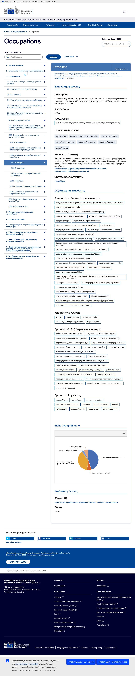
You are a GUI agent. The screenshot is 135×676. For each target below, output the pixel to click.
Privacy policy (96, 648)
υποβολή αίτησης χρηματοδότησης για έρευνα (73, 305)
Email (108, 538)
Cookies (85, 648)
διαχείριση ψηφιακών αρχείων (94, 347)
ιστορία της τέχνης (101, 404)
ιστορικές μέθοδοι (72, 317)
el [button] (127, 12)
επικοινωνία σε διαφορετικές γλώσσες (70, 267)
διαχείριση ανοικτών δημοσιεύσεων (69, 230)
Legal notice (110, 648)
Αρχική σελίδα (12, 25)
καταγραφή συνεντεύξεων (65, 370)
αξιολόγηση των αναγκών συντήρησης (105, 338)
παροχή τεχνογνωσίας (106, 374)
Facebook (46, 538)
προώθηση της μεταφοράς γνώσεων (69, 287)
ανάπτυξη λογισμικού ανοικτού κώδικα (70, 216)
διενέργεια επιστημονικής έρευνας (68, 249)
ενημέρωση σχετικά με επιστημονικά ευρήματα (73, 258)
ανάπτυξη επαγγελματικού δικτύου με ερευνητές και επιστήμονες (80, 212)
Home (6, 32)
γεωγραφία (86, 404)
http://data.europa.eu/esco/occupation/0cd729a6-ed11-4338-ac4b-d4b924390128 (86, 502)
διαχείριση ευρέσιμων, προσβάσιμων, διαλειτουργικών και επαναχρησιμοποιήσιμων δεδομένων (87, 244)
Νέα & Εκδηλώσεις (95, 25)
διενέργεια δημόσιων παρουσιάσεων (69, 356)
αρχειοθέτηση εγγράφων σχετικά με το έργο (72, 343)
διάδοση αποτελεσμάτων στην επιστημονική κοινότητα (76, 225)
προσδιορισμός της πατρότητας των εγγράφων (103, 379)
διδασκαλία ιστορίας (116, 347)
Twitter (14, 538)
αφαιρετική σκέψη (62, 221)
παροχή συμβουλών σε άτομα (67, 283)
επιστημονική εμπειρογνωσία (99, 267)
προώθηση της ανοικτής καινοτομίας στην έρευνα (100, 283)
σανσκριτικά (93, 409)
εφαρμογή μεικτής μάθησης (66, 365)
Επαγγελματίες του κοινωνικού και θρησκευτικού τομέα (74, 76)
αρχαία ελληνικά (62, 400)
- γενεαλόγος (60, 181)
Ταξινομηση (50, 25)
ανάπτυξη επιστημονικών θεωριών (69, 334)
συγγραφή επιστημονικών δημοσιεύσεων (71, 296)
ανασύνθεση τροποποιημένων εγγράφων (71, 338)
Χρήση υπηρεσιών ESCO (71, 25)
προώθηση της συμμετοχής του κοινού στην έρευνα (75, 292)
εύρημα (53, 57)
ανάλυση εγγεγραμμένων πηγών (68, 207)
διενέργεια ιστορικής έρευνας (96, 249)
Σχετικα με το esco (30, 25)
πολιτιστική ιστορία (78, 409)
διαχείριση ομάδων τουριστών (67, 347)
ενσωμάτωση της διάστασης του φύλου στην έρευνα (75, 263)
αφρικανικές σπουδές (93, 400)
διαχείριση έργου (107, 225)
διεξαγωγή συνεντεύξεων (97, 356)
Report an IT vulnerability (44, 648)
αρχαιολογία (76, 400)
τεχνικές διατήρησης (109, 409)
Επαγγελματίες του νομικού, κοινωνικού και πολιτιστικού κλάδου (91, 74)
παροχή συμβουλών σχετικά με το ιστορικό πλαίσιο (75, 374)
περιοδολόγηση (93, 322)
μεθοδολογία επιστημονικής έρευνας (69, 322)
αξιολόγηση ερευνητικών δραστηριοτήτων (104, 216)
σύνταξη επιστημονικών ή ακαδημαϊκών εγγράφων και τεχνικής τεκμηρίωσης (84, 301)
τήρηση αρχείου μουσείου (65, 388)
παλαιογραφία (61, 409)
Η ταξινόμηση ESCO (19, 32)
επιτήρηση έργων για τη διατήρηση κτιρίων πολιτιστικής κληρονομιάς (81, 361)
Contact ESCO (59, 586)
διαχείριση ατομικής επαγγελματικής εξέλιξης (103, 230)
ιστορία (58, 317)
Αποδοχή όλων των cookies (81, 662)
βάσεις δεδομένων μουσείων (66, 404)
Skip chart (91, 434)
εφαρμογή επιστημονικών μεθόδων (69, 272)
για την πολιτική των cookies (26, 664)
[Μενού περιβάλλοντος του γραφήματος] (124, 433)
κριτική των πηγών (90, 317)
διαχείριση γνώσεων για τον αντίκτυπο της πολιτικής (75, 234)
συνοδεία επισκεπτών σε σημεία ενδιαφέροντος (104, 383)
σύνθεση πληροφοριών (99, 296)
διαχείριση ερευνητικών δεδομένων (109, 239)
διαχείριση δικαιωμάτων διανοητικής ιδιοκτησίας (74, 239)
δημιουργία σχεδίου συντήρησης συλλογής (108, 343)
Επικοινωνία (112, 25)
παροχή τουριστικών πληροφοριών (69, 379)
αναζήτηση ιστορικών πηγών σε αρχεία (100, 334)
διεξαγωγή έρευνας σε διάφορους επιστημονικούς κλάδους (78, 254)
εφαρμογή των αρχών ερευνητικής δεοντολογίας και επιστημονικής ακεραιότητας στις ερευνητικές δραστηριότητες (87, 277)
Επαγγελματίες (60, 74)
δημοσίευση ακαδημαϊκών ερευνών (86, 221)
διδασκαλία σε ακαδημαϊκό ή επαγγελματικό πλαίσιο (75, 352)
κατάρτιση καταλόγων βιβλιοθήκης (93, 365)
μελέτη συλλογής (112, 370)
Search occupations (12, 52)
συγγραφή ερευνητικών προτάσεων (69, 383)
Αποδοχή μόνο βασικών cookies (113, 662)
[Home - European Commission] (21, 10)
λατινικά (115, 404)
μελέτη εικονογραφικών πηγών (90, 370)
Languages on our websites (67, 648)
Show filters (69, 57)
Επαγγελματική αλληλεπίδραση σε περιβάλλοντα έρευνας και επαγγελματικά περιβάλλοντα (89, 203)
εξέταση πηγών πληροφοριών (110, 263)
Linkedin (78, 538)
